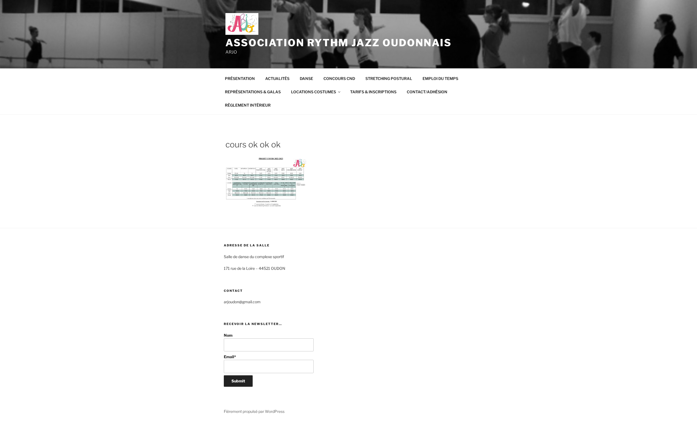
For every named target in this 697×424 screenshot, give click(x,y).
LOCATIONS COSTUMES (313, 91)
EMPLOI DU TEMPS (440, 78)
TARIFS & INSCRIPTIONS (373, 91)
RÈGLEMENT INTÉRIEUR (248, 105)
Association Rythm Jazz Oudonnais (338, 43)
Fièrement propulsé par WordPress (254, 411)
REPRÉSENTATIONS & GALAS (253, 91)
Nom (228, 335)
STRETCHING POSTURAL (388, 78)
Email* (230, 356)
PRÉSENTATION (240, 78)
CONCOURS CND (339, 78)
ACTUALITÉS (277, 78)
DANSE (306, 78)
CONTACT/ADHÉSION (427, 91)
